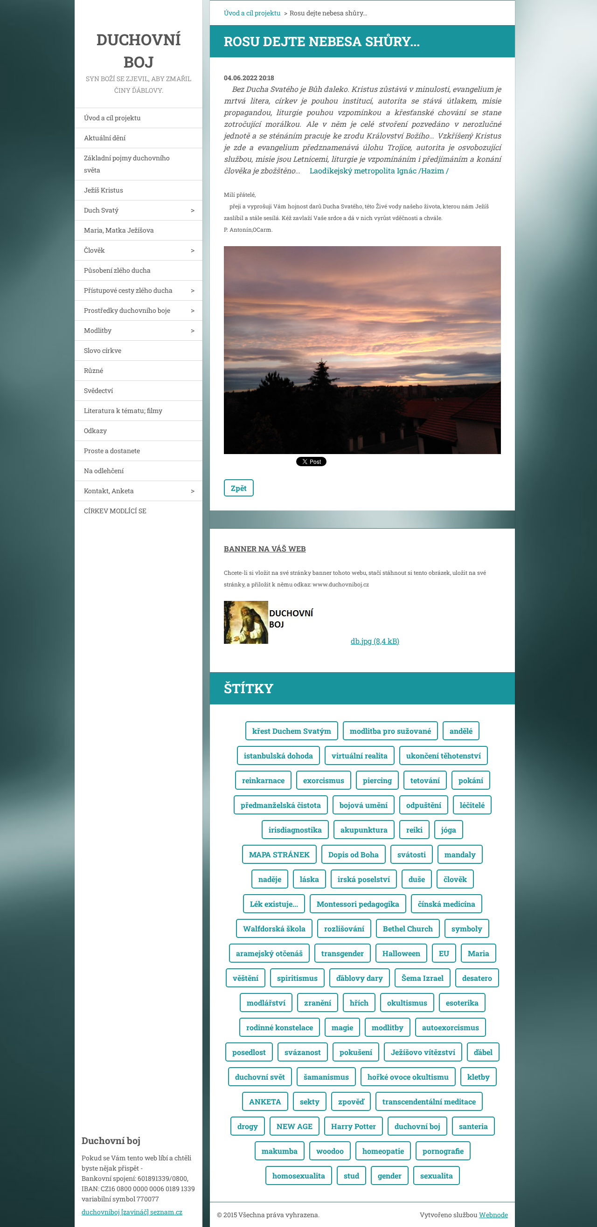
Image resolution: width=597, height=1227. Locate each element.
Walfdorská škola (274, 928)
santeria (473, 1126)
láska (309, 879)
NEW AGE (294, 1126)
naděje (269, 879)
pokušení (356, 1052)
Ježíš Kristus (103, 190)
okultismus (407, 1002)
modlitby (387, 1027)
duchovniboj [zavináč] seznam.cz (132, 1211)
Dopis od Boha (353, 854)
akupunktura (364, 829)
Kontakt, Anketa (109, 490)
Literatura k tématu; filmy (123, 410)
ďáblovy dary (359, 978)
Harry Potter (353, 1126)
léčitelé (472, 805)
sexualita (436, 1175)
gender (390, 1175)
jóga (448, 829)
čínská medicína (446, 904)
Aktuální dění (104, 137)
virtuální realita (360, 755)
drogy (247, 1126)
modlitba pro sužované (390, 731)
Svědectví (98, 390)
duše (417, 879)
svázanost (303, 1052)
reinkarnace (263, 780)
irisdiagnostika (295, 829)
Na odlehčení (104, 470)
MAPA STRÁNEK (279, 854)
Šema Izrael (423, 978)
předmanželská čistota (281, 805)
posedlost (249, 1052)
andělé (461, 731)
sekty (309, 1101)
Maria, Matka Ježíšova (119, 230)
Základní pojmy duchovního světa (127, 163)
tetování (425, 780)
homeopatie (383, 1151)
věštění (245, 978)
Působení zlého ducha (117, 270)
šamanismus (326, 1077)
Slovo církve (102, 350)
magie (342, 1027)
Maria (478, 953)
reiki (414, 829)
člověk (455, 879)
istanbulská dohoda (278, 755)
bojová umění (364, 805)
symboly (466, 928)
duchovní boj (417, 1126)
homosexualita (298, 1175)
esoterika (462, 1002)
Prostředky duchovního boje (127, 310)
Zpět (239, 488)
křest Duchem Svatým (291, 731)
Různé (93, 370)
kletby (478, 1077)
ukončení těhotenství (443, 755)
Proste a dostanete (112, 450)
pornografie (443, 1151)
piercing (377, 780)
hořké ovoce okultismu (408, 1077)
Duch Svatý (101, 210)
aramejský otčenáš (269, 953)
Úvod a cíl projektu (112, 117)
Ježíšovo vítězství (423, 1052)
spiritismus (297, 978)
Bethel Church (408, 928)
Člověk (94, 250)
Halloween (401, 953)
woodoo (330, 1151)
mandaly (460, 854)
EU (444, 953)
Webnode (493, 1214)
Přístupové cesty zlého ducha (128, 290)
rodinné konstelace (279, 1027)
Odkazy (95, 430)
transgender (342, 953)
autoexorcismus (450, 1027)
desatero (477, 978)
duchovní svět (260, 1077)
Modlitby (97, 330)
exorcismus (323, 780)
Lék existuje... (274, 904)
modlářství (266, 1002)
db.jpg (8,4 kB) (375, 641)
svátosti (411, 854)
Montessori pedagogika (358, 904)
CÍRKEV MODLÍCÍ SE (115, 510)
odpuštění (423, 805)
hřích (359, 1002)
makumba (280, 1151)
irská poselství (364, 879)
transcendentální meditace (429, 1101)
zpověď (351, 1101)
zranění (317, 1002)
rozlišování (344, 928)
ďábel (483, 1052)
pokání (470, 780)
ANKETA (265, 1101)
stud (351, 1175)
